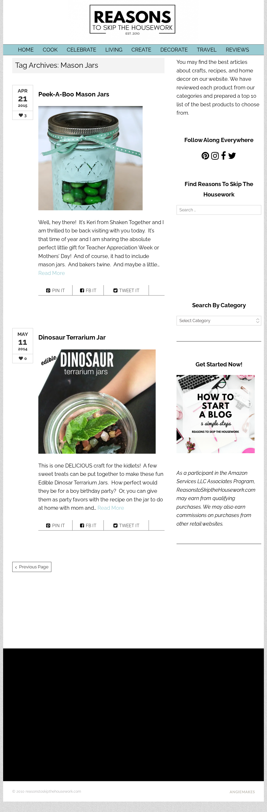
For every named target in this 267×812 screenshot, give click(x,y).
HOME (26, 50)
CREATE (141, 50)
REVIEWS (237, 50)
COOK (50, 50)
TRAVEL (207, 50)
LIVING (113, 50)
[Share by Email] (157, 290)
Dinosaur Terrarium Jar (72, 337)
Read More (51, 273)
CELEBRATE (81, 50)
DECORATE (174, 50)
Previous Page (33, 566)
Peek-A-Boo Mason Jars (73, 94)
